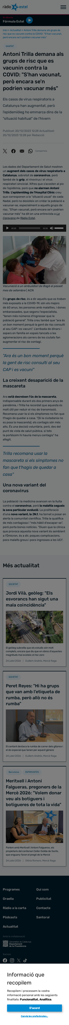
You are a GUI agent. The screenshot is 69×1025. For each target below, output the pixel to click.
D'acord (34, 1008)
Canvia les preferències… (34, 1016)
